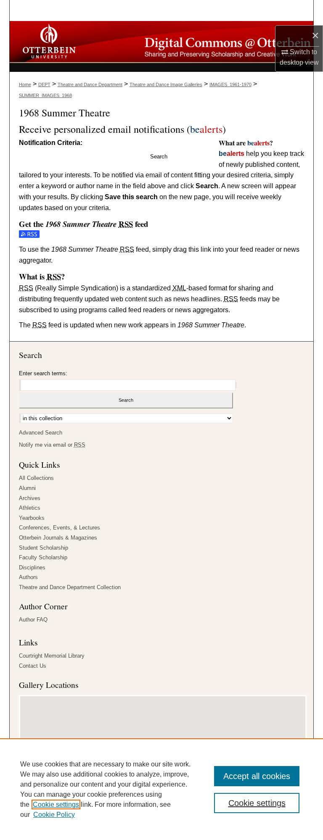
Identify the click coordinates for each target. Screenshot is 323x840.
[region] (161, 789)
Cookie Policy (54, 814)
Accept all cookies (256, 776)
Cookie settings (56, 804)
